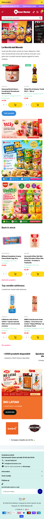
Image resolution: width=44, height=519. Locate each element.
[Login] (37, 12)
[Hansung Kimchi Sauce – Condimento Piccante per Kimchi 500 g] (12, 73)
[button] (6, 103)
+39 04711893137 (11, 460)
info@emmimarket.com (13, 463)
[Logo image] (12, 428)
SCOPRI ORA (10, 412)
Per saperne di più (30, 374)
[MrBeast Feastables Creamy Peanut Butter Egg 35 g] (12, 240)
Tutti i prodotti (3, 12)
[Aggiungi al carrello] (15, 104)
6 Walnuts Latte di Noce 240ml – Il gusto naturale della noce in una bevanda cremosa (11, 323)
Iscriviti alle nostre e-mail (10, 487)
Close (41, 2)
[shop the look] (28, 39)
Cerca (40, 18)
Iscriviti (40, 491)
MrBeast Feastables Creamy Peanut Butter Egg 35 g (11, 257)
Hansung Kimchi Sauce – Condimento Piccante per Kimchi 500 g (10, 91)
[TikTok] (2, 484)
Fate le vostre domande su (17, 466)
